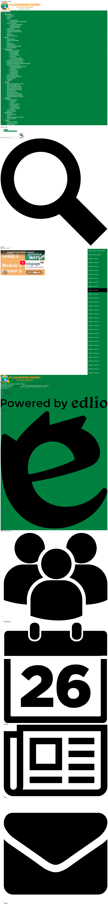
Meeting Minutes (11, 44)
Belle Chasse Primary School (14, 88)
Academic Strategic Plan (16, 24)
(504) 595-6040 (16, 386)
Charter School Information (14, 30)
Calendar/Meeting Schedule (14, 46)
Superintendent (10, 15)
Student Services (14, 72)
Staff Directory (10, 28)
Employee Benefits (15, 104)
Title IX (9, 33)
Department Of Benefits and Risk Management (18, 63)
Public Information (11, 47)
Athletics (9, 80)
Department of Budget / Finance (15, 60)
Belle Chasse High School (13, 85)
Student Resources (11, 111)
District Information (12, 23)
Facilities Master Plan (15, 25)
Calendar (9, 17)
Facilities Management (15, 67)
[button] (8, 14)
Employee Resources (12, 99)
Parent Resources (11, 109)
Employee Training (15, 108)
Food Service (13, 69)
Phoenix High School (12, 92)
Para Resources (14, 105)
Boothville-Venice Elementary (14, 89)
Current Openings (11, 114)
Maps (8, 18)
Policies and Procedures (13, 40)
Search (2, 137)
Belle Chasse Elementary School (15, 83)
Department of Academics (13, 50)
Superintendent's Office (13, 75)
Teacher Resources (15, 106)
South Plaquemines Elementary (15, 95)
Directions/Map (14, 20)
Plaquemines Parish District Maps (18, 21)
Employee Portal (11, 118)
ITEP (8, 41)
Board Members (11, 39)
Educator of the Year (12, 35)
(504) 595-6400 (30, 384)
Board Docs (10, 43)
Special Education (14, 55)
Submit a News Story (12, 123)
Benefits (9, 115)
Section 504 (10, 34)
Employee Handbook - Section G (15, 117)
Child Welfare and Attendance (14, 31)
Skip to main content (6, 1)
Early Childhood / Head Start (14, 76)
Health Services (14, 70)
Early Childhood (14, 52)
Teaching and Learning (16, 57)
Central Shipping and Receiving (18, 66)
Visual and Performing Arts (17, 59)
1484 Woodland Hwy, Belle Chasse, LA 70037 (45, 384)
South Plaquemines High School (15, 96)
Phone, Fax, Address (12, 121)
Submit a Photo (11, 124)
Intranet (12, 102)
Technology (13, 56)
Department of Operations (13, 65)
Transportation (13, 73)
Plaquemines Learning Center (14, 93)
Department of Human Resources (15, 62)
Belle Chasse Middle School (14, 86)
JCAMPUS (13, 101)
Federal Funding (14, 53)
